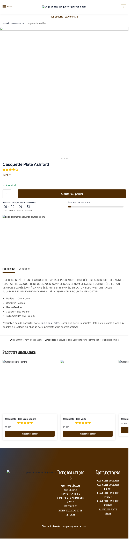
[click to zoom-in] (64, 91)
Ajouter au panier (72, 194)
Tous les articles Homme (107, 340)
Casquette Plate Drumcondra (20, 418)
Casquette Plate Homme (84, 340)
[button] (11, 169)
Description (24, 268)
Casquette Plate (17, 23)
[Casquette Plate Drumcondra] (30, 387)
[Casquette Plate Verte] (88, 387)
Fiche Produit (9, 268)
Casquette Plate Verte (74, 418)
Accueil (6, 23)
